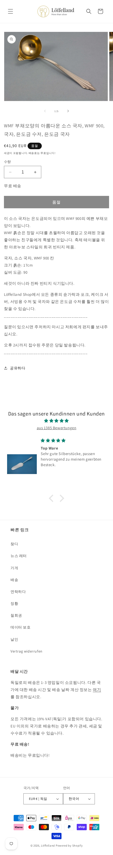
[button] (10, 11)
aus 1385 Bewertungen (56, 427)
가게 (14, 568)
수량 (7, 162)
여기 (97, 689)
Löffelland (48, 845)
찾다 (14, 544)
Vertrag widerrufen (27, 651)
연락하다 (18, 591)
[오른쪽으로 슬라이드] (68, 111)
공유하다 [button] (17, 368)
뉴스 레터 (19, 555)
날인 (14, 639)
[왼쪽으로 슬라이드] (45, 111)
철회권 (16, 615)
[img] (56, 420)
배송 (14, 579)
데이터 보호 (21, 627)
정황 (14, 603)
